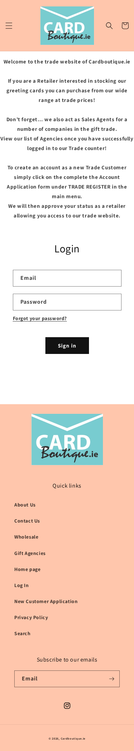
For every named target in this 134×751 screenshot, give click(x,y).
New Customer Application (46, 601)
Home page (27, 569)
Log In (21, 585)
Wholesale (26, 537)
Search (22, 633)
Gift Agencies (30, 553)
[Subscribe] (111, 678)
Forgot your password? (40, 318)
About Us (25, 504)
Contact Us (27, 521)
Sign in (67, 345)
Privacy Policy (31, 617)
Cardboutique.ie (73, 738)
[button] (9, 26)
